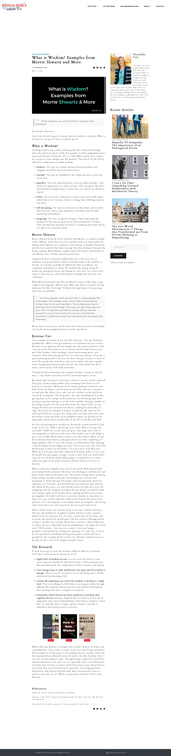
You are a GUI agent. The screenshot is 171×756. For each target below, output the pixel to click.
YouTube (92, 704)
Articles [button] (92, 6)
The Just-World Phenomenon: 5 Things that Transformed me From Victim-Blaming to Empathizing (130, 232)
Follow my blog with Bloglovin (122, 262)
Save (51, 640)
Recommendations (130, 6)
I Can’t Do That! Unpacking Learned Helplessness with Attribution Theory (125, 187)
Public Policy (118, 224)
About (147, 6)
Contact (160, 6)
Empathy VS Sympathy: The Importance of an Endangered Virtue (127, 145)
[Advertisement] (85, 30)
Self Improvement (41, 54)
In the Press (109, 6)
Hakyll (129, 753)
